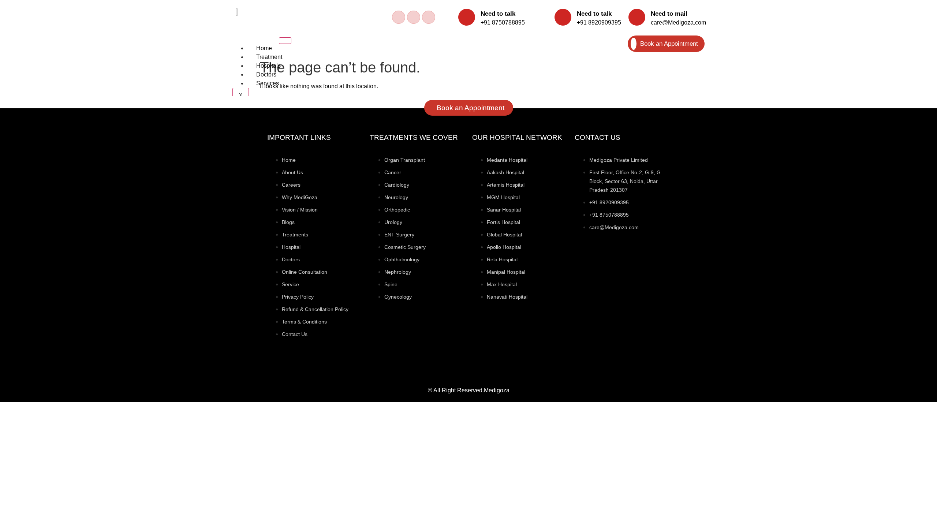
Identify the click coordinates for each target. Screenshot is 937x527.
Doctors (266, 74)
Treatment (269, 57)
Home (264, 48)
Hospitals (268, 66)
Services (267, 83)
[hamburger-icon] (285, 40)
